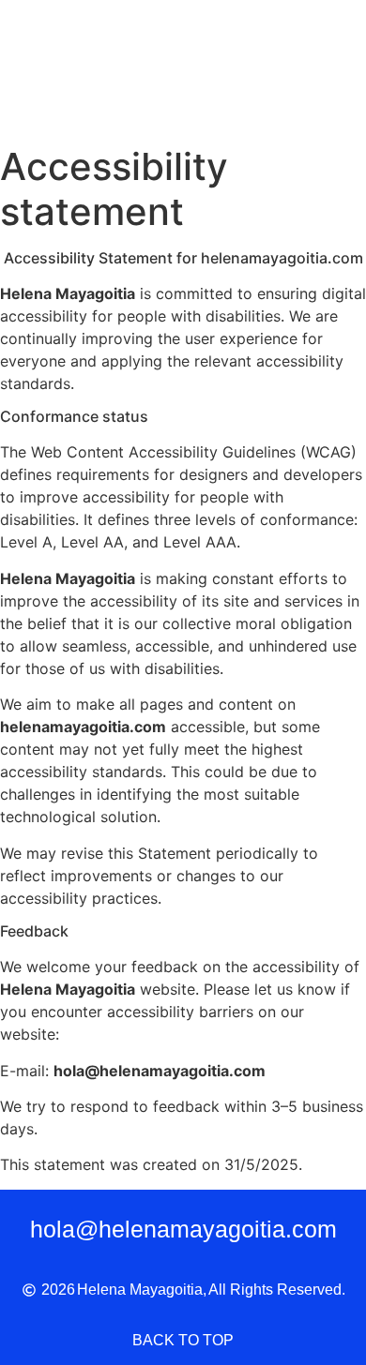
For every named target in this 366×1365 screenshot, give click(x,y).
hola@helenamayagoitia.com (183, 1229)
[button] (320, 67)
